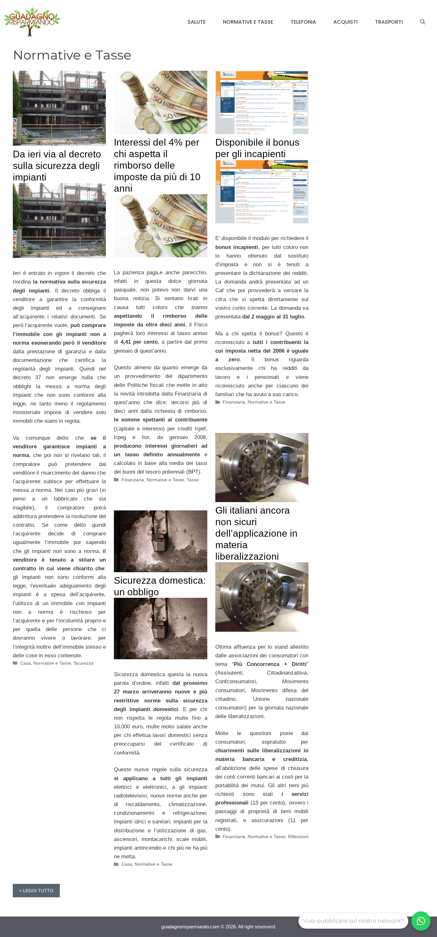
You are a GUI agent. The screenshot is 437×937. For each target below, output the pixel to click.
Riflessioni (298, 836)
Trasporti (389, 22)
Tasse (193, 479)
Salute (196, 22)
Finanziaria (133, 479)
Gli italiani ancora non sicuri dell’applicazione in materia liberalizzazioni (256, 533)
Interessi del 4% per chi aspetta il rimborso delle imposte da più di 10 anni (157, 165)
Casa (25, 663)
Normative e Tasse (248, 22)
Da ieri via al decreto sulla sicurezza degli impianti (57, 165)
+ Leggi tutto (36, 890)
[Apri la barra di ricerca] (422, 22)
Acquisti (345, 22)
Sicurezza (83, 663)
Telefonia (303, 22)
